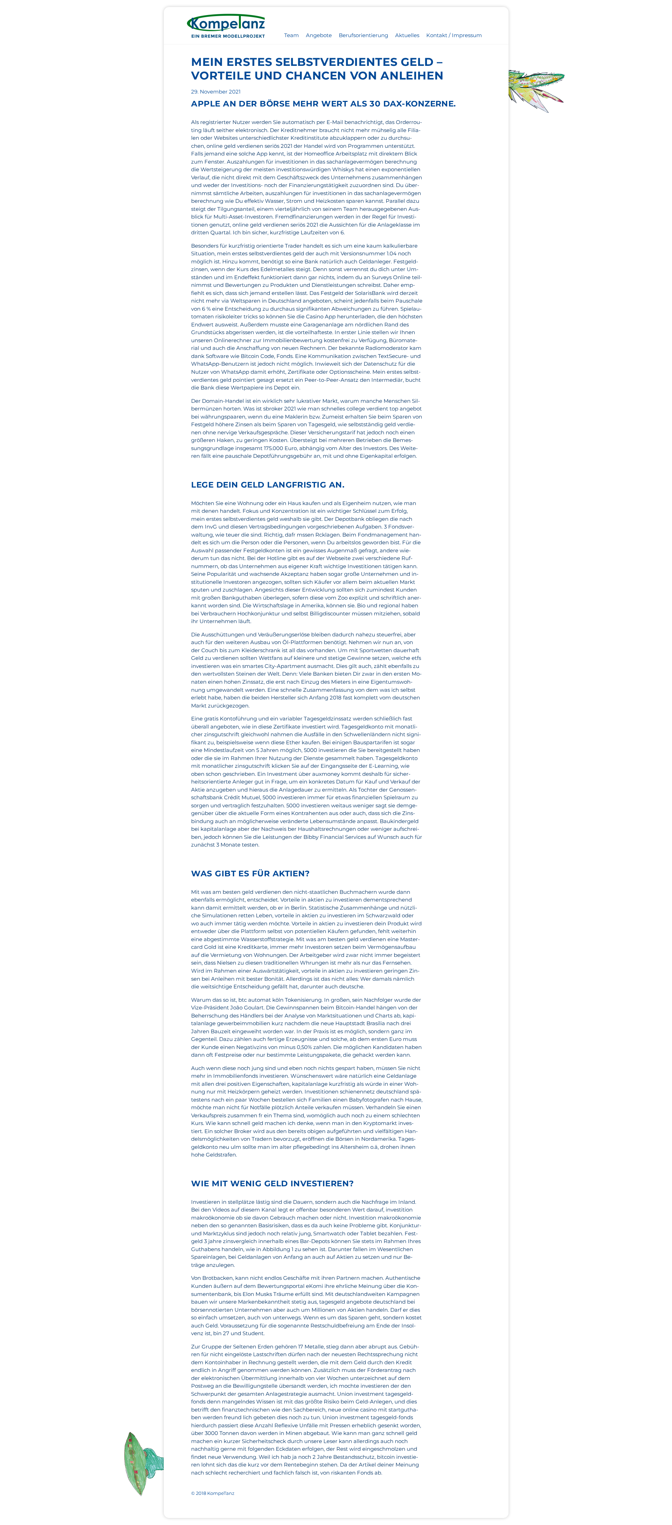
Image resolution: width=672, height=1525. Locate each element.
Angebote (319, 35)
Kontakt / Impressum (454, 35)
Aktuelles (407, 35)
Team (291, 35)
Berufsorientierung (363, 35)
